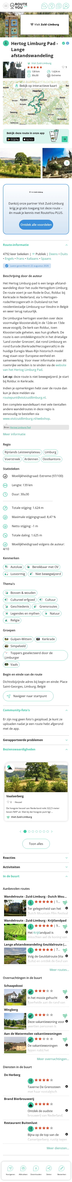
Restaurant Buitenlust (20, 1123)
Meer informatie (14, 434)
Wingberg (11, 1010)
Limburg (50, 452)
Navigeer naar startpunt (30, 696)
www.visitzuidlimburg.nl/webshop (26, 419)
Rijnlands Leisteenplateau (22, 452)
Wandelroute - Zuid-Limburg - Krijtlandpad (35, 920)
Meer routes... (59, 970)
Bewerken (61, 1174)
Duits (64, 254)
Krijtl (36, 933)
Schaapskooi (13, 986)
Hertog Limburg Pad (20, 427)
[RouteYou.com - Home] (18, 6)
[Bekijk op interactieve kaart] (36, 122)
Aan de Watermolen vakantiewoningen (33, 1034)
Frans (20, 259)
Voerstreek (12, 459)
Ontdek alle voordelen (36, 225)
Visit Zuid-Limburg (41, 63)
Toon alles (36, 844)
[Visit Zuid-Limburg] (44, 29)
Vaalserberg (15, 796)
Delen (49, 1174)
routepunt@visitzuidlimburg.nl (24, 398)
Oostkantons (52, 459)
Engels (9, 259)
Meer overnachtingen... (53, 1059)
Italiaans (32, 259)
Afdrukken (23, 1174)
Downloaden (36, 1174)
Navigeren (10, 1174)
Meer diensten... (58, 1148)
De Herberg (12, 1075)
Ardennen (31, 459)
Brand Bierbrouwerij (19, 1099)
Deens (53, 254)
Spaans (46, 259)
